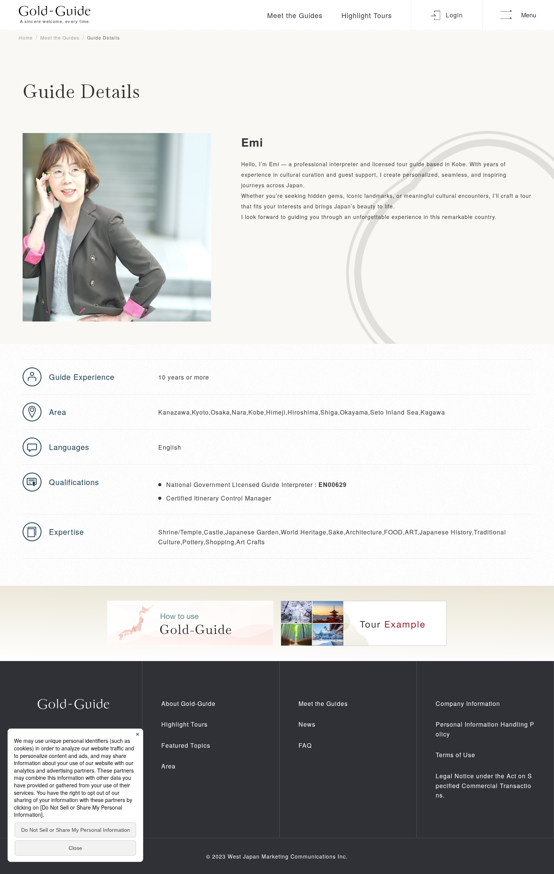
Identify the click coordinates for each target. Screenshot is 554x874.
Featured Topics (185, 745)
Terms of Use (455, 754)
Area (168, 766)
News (306, 724)
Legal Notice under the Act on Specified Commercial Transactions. (484, 785)
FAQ (305, 745)
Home (26, 37)
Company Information (468, 703)
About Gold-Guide (188, 703)
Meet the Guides (295, 15)
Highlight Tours (366, 15)
